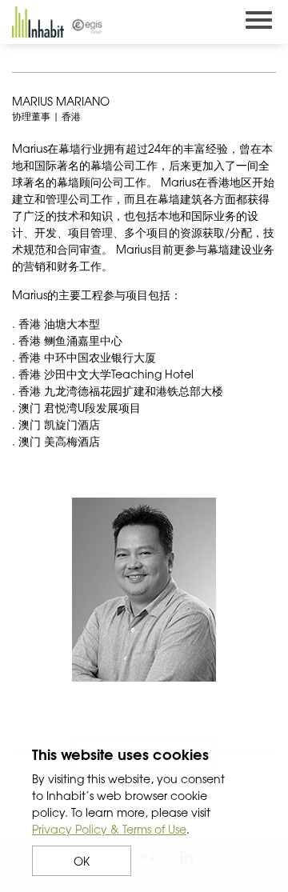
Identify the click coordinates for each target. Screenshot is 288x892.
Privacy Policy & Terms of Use (109, 829)
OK (82, 861)
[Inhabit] (38, 22)
